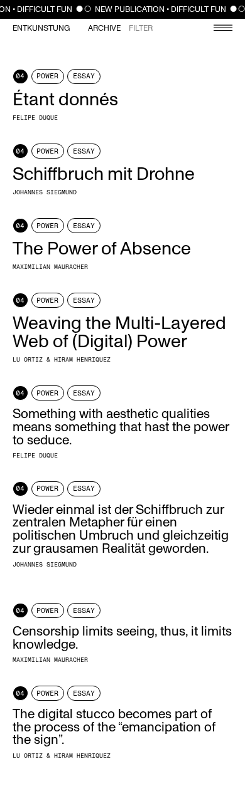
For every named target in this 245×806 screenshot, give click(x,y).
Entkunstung (41, 28)
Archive (104, 28)
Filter (141, 28)
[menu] (216, 29)
